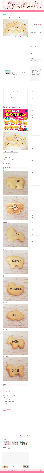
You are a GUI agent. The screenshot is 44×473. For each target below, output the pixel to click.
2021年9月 (32, 189)
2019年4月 (32, 239)
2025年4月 (32, 115)
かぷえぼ (32, 71)
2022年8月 (32, 170)
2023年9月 (32, 148)
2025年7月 (32, 110)
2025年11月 (32, 103)
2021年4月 (32, 198)
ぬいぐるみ (36, 44)
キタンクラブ (38, 75)
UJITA (32, 70)
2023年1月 (32, 162)
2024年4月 (32, 136)
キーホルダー (36, 51)
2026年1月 (32, 100)
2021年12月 (32, 184)
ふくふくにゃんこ (32, 72)
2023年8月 (32, 150)
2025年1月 (32, 120)
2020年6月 (32, 215)
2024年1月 (32, 141)
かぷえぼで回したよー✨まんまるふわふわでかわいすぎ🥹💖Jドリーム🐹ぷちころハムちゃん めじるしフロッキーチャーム (36, 37)
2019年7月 (32, 234)
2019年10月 (32, 229)
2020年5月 (32, 217)
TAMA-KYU (35, 69)
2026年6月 (32, 91)
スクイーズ (10, 11)
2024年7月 (32, 131)
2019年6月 (32, 236)
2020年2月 (32, 222)
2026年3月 (32, 96)
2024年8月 (32, 129)
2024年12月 (32, 122)
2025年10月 (32, 105)
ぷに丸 (36, 72)
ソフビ (36, 55)
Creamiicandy (35, 67)
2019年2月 (32, 243)
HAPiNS (39, 67)
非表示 (16, 91)
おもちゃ (4, 14)
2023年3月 (32, 158)
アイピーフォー (38, 73)
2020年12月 (32, 205)
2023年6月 (32, 153)
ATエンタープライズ (33, 66)
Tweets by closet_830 (33, 15)
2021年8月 (32, 191)
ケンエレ (33, 11)
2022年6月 (32, 174)
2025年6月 (32, 112)
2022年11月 (32, 165)
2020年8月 (32, 212)
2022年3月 (32, 179)
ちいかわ (39, 11)
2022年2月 (32, 181)
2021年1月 (32, 203)
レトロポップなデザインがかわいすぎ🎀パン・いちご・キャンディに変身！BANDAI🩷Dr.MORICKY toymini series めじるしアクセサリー (36, 26)
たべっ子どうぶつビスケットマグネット (12, 93)
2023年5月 (32, 155)
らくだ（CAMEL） (11, 97)
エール (32, 75)
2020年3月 (32, 220)
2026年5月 (32, 93)
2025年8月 (32, 108)
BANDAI (16, 11)
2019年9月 (32, 231)
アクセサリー (36, 48)
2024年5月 (32, 134)
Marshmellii (38, 68)
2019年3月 (32, 241)
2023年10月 (32, 146)
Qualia (32, 69)
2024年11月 (32, 124)
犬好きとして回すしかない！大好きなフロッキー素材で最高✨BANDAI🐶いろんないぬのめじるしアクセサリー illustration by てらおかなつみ (36, 21)
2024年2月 (32, 139)
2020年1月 (32, 224)
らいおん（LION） (11, 96)
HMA (31, 68)
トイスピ (22, 11)
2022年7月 (32, 172)
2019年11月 (32, 227)
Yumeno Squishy (35, 70)
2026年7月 (32, 89)
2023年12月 (32, 143)
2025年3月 (32, 117)
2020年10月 (32, 208)
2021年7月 (32, 193)
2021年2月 (32, 201)
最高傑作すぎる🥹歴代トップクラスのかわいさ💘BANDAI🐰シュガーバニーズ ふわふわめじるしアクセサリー (36, 33)
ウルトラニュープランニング (33, 74)
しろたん (35, 71)
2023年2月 (32, 160)
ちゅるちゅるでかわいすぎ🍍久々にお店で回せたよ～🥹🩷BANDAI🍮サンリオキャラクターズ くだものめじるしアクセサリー (36, 30)
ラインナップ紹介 (9, 94)
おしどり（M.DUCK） (11, 98)
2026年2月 (32, 98)
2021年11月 (32, 186)
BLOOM (32, 67)
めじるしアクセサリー (36, 46)
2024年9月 (32, 127)
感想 (7, 102)
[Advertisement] (15, 44)
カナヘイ (35, 75)
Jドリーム (28, 11)
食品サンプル (5, 11)
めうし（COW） (10, 95)
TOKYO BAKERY (39, 69)
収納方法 (36, 58)
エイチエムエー (38, 74)
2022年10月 (32, 167)
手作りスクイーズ (36, 60)
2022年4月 (32, 177)
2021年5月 (32, 196)
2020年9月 (32, 210)
